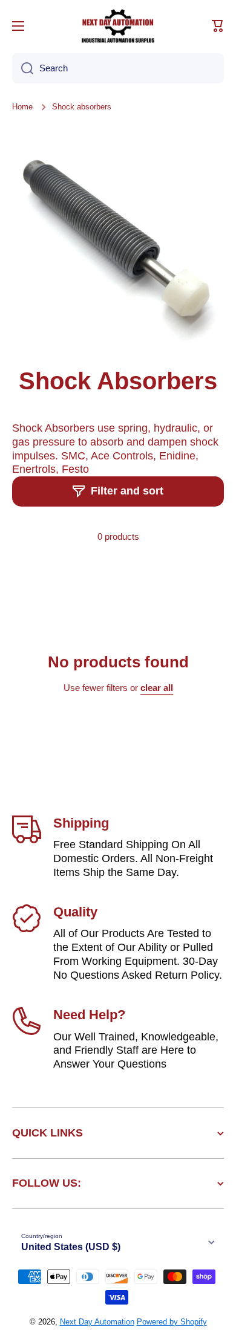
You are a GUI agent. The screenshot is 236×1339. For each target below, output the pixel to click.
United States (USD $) (70, 1247)
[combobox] (118, 68)
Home (22, 106)
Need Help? (89, 1014)
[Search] (22, 68)
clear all (156, 687)
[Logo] (118, 26)
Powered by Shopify (172, 1321)
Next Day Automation (97, 1321)
